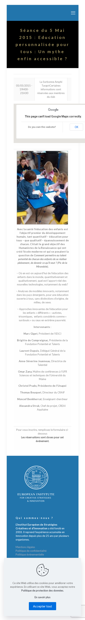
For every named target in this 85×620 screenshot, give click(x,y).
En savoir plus (42, 597)
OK (76, 127)
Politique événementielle (30, 554)
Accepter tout (42, 606)
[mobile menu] (73, 12)
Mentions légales (25, 547)
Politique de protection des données (42, 590)
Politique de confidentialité (31, 550)
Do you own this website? (42, 127)
